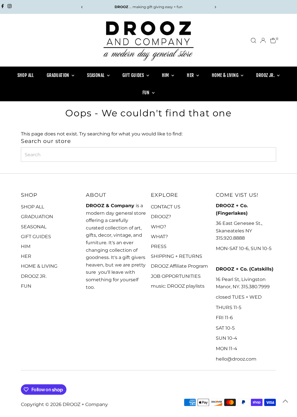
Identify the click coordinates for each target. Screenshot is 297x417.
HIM (166, 75)
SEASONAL (96, 75)
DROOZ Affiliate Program (179, 266)
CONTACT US (165, 207)
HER (191, 75)
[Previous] (81, 7)
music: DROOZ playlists (177, 286)
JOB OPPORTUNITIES (176, 276)
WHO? (158, 226)
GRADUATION (58, 75)
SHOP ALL (25, 75)
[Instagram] (9, 7)
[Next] (215, 7)
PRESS (158, 246)
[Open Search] (253, 40)
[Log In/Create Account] (263, 40)
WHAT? (159, 236)
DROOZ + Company (85, 404)
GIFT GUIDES (133, 75)
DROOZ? (161, 216)
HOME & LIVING (226, 75)
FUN (146, 92)
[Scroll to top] (285, 401)
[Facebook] (2, 7)
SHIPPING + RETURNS (176, 256)
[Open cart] (273, 40)
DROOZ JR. (266, 75)
